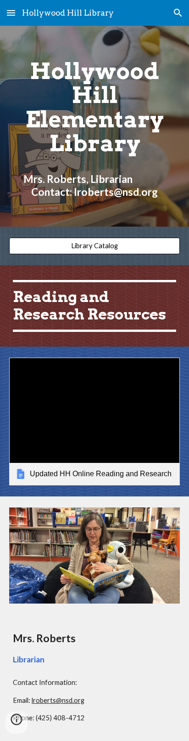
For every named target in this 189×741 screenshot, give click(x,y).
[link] (94, 422)
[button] (11, 12)
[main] (94, 126)
